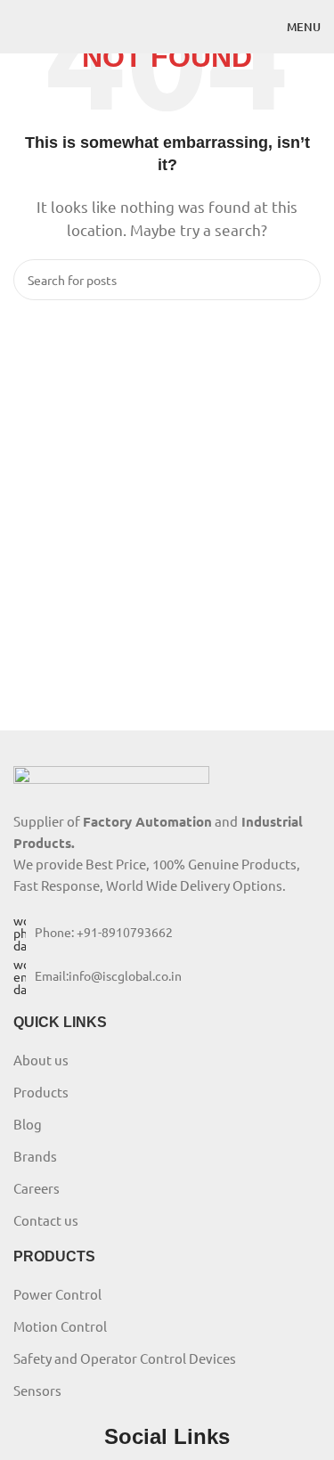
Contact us (45, 1219)
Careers (36, 1187)
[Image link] (111, 777)
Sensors (37, 1390)
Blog (27, 1123)
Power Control (57, 1293)
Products (41, 1091)
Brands (35, 1155)
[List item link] (167, 932)
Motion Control (60, 1325)
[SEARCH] (300, 279)
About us (41, 1059)
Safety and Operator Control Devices (124, 1358)
